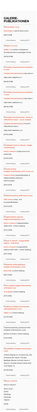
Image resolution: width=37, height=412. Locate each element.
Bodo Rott (8, 271)
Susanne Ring (9, 175)
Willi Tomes (8, 199)
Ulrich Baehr (8, 31)
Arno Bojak (8, 292)
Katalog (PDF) (24, 40)
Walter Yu (7, 50)
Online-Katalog (10, 40)
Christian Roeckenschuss (13, 73)
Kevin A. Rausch (10, 151)
